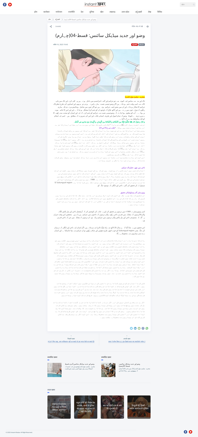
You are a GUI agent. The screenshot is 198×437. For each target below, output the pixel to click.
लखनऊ (112, 11)
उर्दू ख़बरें (138, 11)
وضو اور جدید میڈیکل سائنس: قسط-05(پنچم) (129, 365)
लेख (149, 11)
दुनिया (91, 11)
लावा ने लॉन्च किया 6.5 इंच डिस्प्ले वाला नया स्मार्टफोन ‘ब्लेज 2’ (126, 341)
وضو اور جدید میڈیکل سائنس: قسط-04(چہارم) (100, 35)
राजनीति (71, 11)
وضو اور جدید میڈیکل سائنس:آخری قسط (79, 364)
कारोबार (46, 11)
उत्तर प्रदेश (125, 11)
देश (82, 11)
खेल (101, 11)
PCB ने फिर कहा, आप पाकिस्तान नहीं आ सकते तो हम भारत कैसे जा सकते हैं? (71, 341)
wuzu (141, 45)
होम (35, 11)
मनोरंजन (59, 11)
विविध (159, 11)
